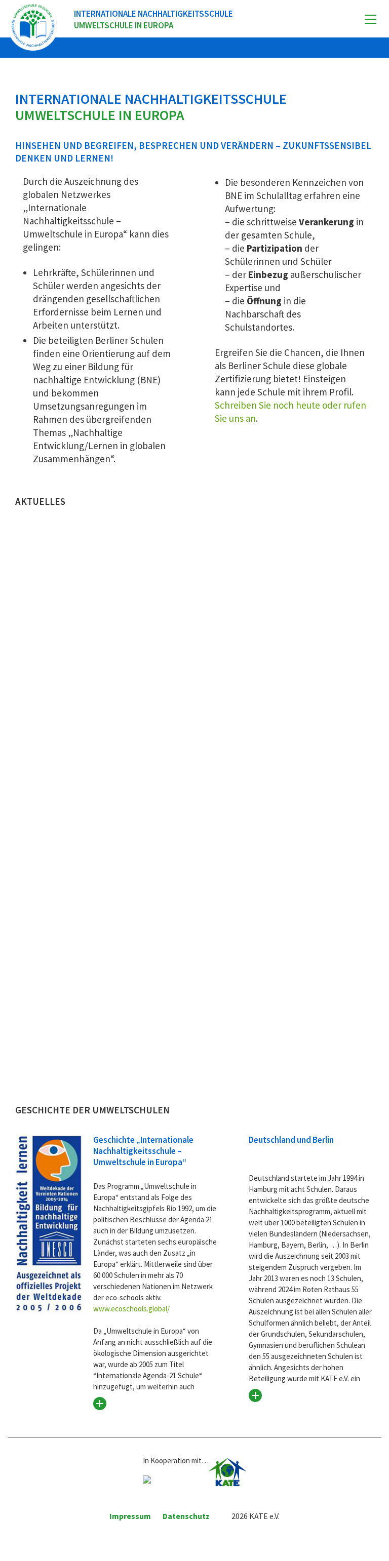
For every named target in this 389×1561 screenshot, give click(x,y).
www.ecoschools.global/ (131, 1308)
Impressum (130, 1516)
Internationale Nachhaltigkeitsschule (153, 19)
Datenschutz (186, 1516)
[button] (370, 19)
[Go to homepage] (33, 25)
